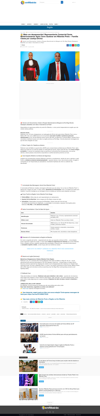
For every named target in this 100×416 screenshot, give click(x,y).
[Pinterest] (73, 45)
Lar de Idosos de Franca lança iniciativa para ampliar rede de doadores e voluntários (59, 361)
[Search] (62, 2)
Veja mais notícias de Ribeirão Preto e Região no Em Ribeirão (44, 299)
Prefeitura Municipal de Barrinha (71, 314)
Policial (41, 337)
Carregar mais (49, 402)
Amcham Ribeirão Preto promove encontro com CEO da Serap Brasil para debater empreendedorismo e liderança (59, 389)
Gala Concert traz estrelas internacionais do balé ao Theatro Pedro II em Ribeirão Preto (58, 375)
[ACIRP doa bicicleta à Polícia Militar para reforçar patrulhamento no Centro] (29, 338)
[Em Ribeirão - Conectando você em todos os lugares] (28, 2)
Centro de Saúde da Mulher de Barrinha (34, 314)
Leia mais (41, 367)
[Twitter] (70, 45)
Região (50, 27)
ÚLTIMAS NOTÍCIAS (23, 357)
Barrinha (25, 314)
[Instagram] (50, 412)
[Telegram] (78, 45)
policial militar (63, 314)
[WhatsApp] (76, 45)
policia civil (48, 314)
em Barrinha (44, 314)
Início (21, 32)
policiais (58, 314)
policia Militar (53, 314)
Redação (23, 45)
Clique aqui (25, 288)
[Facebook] (68, 45)
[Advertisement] (50, 13)
